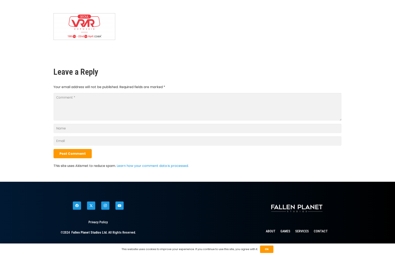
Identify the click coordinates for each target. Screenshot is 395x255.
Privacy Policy (98, 222)
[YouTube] (119, 205)
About (270, 231)
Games (285, 231)
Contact (321, 231)
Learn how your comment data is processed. (153, 165)
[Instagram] (105, 205)
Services (302, 231)
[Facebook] (77, 205)
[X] (91, 205)
